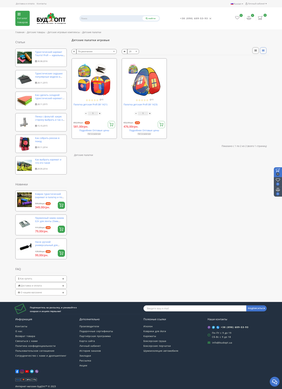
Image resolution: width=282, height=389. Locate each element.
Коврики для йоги (154, 331)
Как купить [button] (25, 278)
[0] (249, 18)
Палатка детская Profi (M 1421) (90, 104)
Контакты (42, 3)
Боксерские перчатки (157, 345)
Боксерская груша (154, 341)
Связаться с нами (26, 341)
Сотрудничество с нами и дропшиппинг (40, 355)
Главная (19, 32)
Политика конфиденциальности (35, 345)
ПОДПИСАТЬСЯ (256, 308)
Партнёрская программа (95, 336)
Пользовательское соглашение (35, 350)
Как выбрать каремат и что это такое (48, 161)
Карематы (149, 336)
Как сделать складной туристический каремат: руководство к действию (49, 98)
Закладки (85, 355)
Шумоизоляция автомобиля (160, 350)
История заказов (90, 350)
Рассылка (85, 360)
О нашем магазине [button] (31, 292)
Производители (89, 326)
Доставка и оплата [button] (31, 285)
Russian (237, 3)
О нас (19, 331)
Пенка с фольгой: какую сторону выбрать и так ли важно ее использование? (49, 120)
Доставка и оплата (25, 3)
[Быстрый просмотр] (113, 73)
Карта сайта (87, 341)
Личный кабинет (256, 3)
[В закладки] (113, 62)
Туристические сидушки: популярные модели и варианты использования (49, 77)
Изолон (148, 326)
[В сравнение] (112, 68)
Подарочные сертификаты (96, 331)
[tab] (41, 279)
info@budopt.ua (222, 342)
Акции (83, 365)
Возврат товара (25, 336)
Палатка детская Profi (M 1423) (140, 104)
